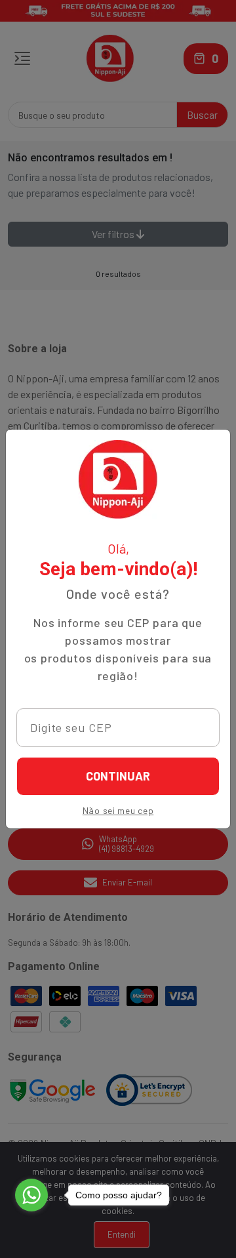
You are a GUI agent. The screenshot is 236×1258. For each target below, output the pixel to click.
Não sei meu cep (118, 810)
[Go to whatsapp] (31, 1195)
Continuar (118, 776)
